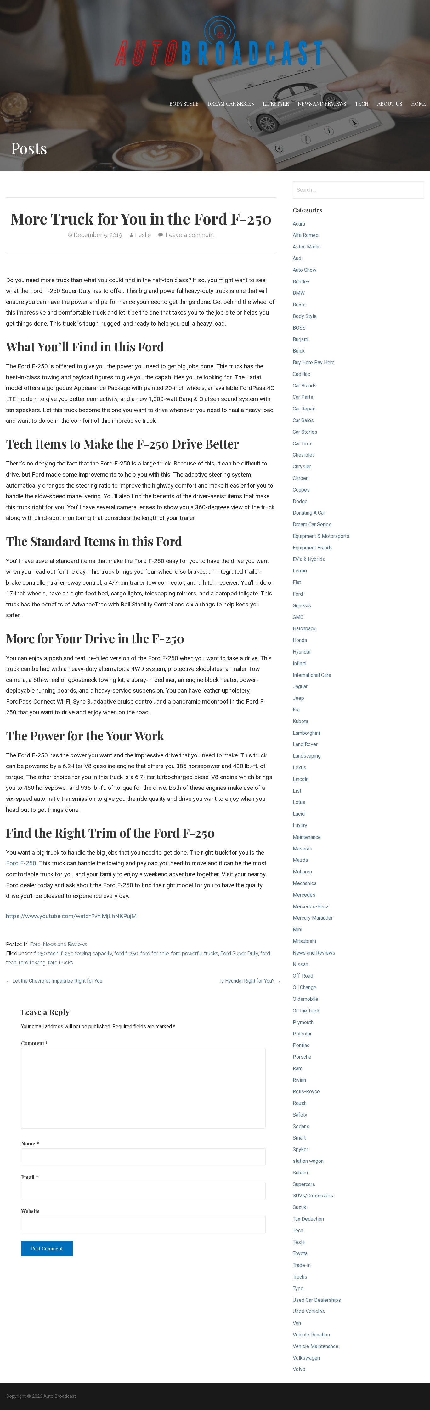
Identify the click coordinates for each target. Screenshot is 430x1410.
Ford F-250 (21, 863)
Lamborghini (306, 733)
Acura (299, 224)
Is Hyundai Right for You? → (250, 981)
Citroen (300, 478)
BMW (299, 293)
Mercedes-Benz (311, 907)
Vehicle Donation (311, 1335)
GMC (298, 617)
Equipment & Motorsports (321, 536)
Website (30, 1211)
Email (29, 1177)
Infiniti (299, 663)
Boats (299, 305)
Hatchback (304, 629)
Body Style (184, 103)
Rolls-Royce (306, 1092)
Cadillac (301, 374)
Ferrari (300, 571)
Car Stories (305, 432)
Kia (296, 710)
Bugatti (300, 340)
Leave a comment (190, 234)
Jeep (298, 698)
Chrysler (302, 467)
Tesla (299, 1242)
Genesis (302, 606)
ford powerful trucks (194, 953)
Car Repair (304, 409)
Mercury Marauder (313, 918)
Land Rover (305, 744)
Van (297, 1323)
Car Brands (305, 386)
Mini (297, 930)
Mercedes (304, 895)
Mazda (300, 860)
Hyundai (301, 652)
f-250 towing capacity (86, 953)
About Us (389, 103)
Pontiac (301, 1045)
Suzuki (300, 1207)
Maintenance (307, 837)
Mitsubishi (304, 941)
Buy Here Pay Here (314, 362)
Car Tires (303, 444)
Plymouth (303, 1022)
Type (298, 1288)
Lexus (299, 768)
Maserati (302, 849)
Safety (300, 1115)
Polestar (302, 1034)
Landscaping (307, 756)
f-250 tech (46, 953)
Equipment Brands (313, 548)
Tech (362, 103)
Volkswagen (306, 1358)
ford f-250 (126, 953)
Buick (299, 351)
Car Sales (303, 420)
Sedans (301, 1126)
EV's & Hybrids (309, 559)
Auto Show (304, 270)
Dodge (300, 501)
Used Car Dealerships (317, 1300)
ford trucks (60, 963)
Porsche (302, 1057)
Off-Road (303, 976)
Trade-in (302, 1265)
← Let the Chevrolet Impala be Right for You (54, 981)
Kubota (300, 721)
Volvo (299, 1369)
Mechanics (305, 883)
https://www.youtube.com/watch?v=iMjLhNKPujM (71, 916)
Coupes (301, 490)
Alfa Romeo (306, 235)
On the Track (306, 1011)
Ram (298, 1069)
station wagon (308, 1161)
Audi (298, 258)
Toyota (300, 1254)
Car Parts (303, 397)
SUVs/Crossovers (313, 1196)
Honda (300, 640)
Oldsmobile (305, 999)
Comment (34, 1043)
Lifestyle (276, 103)
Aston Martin (307, 247)
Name (30, 1143)
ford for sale (154, 953)
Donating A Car (309, 513)
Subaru (300, 1173)
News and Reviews (322, 103)
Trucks (300, 1277)
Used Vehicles (309, 1311)
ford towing (32, 963)
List (297, 791)
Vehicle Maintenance (315, 1346)
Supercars (304, 1184)
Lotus (299, 802)
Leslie (143, 234)
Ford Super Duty (239, 953)
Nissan (300, 964)
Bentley (301, 282)
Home (418, 103)
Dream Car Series (230, 103)
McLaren (302, 872)
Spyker (300, 1149)
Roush (300, 1103)
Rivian (299, 1080)
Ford (35, 944)
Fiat (297, 582)
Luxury (300, 825)
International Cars (312, 675)
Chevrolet (303, 455)
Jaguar (300, 686)
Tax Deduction (308, 1219)
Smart (299, 1138)
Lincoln (300, 779)
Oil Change (304, 987)
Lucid (299, 814)
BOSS (299, 328)
